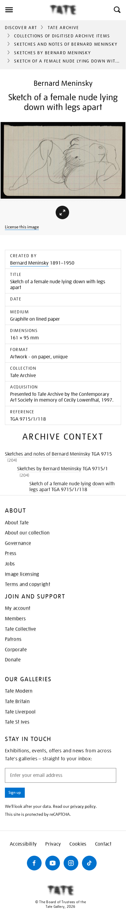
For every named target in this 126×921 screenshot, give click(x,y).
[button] (117, 10)
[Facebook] (34, 863)
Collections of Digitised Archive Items (62, 36)
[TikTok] (89, 863)
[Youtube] (52, 863)
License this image (22, 227)
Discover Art (21, 27)
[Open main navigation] (24, 9)
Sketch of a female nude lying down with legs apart (72, 487)
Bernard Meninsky (63, 83)
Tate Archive (63, 27)
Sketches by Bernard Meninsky (52, 52)
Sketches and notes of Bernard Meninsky (65, 44)
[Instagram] (71, 863)
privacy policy (83, 806)
